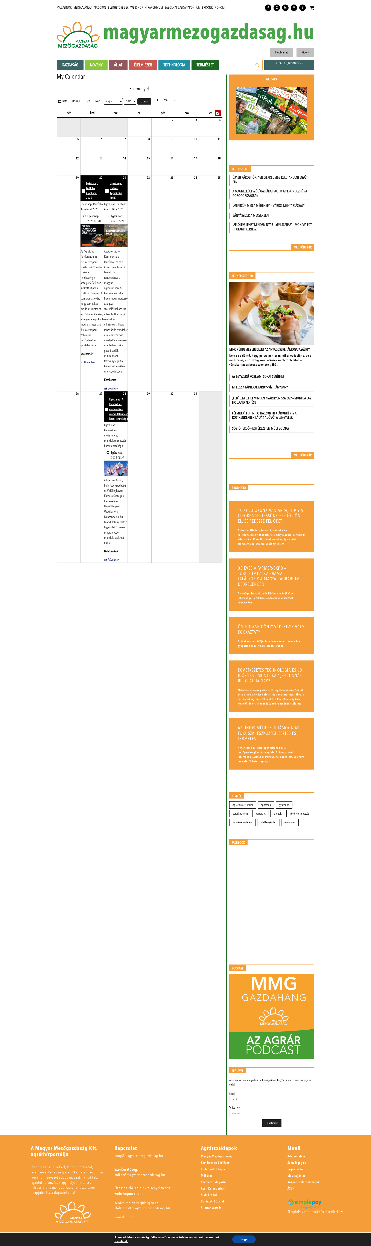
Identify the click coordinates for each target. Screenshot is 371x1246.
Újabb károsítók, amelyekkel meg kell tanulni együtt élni (271, 179)
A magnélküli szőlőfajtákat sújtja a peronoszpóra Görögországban (270, 193)
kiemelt (278, 814)
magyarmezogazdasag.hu (208, 32)
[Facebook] (268, 8)
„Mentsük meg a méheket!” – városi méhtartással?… (270, 205)
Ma (165, 100)
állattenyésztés (268, 822)
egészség (266, 805)
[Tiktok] (302, 8)
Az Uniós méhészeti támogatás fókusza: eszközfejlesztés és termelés (269, 733)
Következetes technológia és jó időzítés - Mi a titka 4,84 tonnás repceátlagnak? (270, 675)
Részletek (121, 1241)
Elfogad (244, 1239)
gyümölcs (284, 805)
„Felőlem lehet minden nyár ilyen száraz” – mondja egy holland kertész (272, 226)
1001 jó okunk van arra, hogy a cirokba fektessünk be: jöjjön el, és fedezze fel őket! (270, 515)
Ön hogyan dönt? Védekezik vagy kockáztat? (271, 629)
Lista (65, 101)
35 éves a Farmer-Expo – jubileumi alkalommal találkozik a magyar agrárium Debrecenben (269, 576)
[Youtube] (294, 8)
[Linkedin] (285, 8)
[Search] (257, 65)
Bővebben (90, 362)
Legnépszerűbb (242, 276)
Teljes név (234, 1108)
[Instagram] (277, 8)
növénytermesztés (299, 814)
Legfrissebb (240, 169)
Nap (97, 101)
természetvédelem (242, 822)
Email (232, 1094)
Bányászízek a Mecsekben (251, 215)
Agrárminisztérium (243, 805)
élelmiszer (289, 822)
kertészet (261, 814)
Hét (87, 101)
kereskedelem (240, 814)
